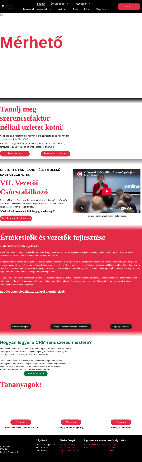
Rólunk (87, 9)
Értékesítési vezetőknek (55, 153)
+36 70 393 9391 (67, 447)
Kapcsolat (101, 9)
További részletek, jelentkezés (16, 218)
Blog (75, 9)
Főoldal (41, 4)
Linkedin (111, 450)
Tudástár (129, 6)
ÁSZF (86, 447)
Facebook (112, 444)
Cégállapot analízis (121, 327)
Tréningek (121, 422)
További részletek (35, 373)
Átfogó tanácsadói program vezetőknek (71, 327)
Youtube (111, 447)
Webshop (62, 9)
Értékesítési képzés (20, 327)
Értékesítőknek (15, 153)
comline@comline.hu (69, 444)
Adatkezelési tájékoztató (94, 444)
